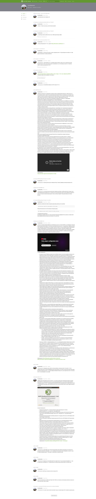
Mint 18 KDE (36, 364)
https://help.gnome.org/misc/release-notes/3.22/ (51, 358)
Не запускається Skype (37, 70)
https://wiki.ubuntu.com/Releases (57, 43)
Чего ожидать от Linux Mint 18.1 (39, 48)
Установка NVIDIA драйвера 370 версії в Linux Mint (42, 178)
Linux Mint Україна (27, 1)
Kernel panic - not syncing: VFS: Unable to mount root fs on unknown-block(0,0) (46, 486)
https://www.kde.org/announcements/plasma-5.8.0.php (47, 173)
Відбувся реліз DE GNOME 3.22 (39, 187)
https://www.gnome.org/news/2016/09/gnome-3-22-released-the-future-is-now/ (51, 359)
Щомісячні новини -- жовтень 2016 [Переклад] (41, 13)
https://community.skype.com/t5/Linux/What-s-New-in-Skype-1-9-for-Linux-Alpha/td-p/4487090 (54, 73)
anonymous (41, 52)
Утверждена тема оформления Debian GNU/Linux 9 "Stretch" (43, 22)
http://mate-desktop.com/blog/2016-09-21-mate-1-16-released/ (56, 440)
